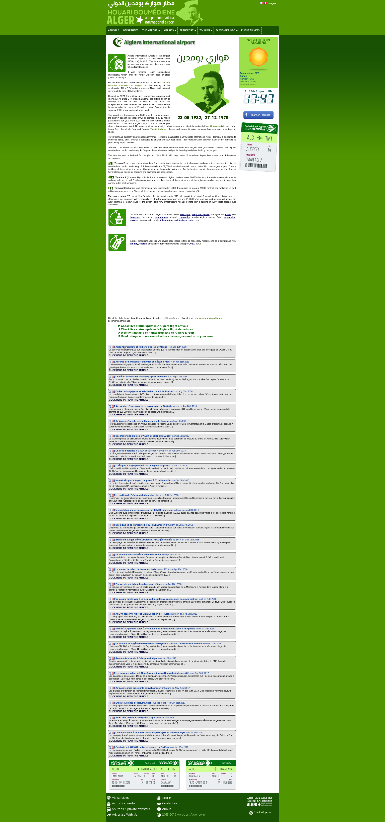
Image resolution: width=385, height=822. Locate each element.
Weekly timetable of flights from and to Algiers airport (157, 332)
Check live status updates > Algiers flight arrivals (154, 325)
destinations (161, 217)
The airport (149, 30)
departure (135, 217)
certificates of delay (184, 220)
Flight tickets (250, 30)
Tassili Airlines (158, 129)
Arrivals (113, 30)
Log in (166, 798)
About (166, 809)
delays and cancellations (210, 318)
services (134, 220)
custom (143, 243)
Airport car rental (123, 803)
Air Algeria (215, 126)
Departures (130, 30)
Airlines (168, 30)
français (272, 3)
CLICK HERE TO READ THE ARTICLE (128, 355)
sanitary (134, 243)
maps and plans (200, 214)
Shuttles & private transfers (131, 809)
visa (192, 243)
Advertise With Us (124, 814)
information (166, 220)
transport (185, 214)
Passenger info (225, 30)
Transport (187, 30)
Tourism (205, 30)
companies (184, 217)
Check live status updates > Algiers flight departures (157, 329)
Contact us (169, 803)
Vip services (120, 798)
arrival (228, 214)
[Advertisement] (172, 286)
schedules (229, 217)
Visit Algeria (262, 812)
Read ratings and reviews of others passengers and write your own (167, 336)
